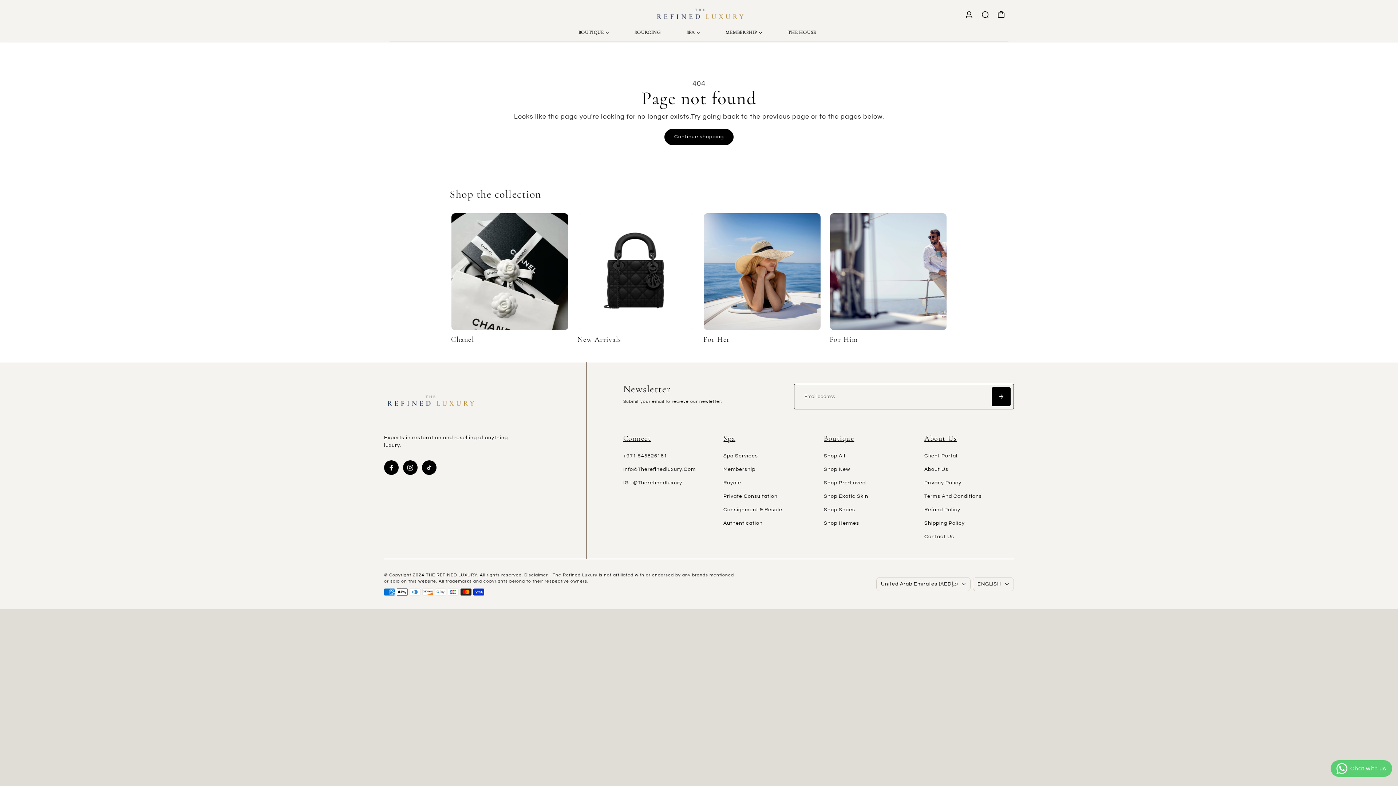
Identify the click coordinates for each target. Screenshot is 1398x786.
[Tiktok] (429, 467)
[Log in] (969, 14)
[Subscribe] (1001, 396)
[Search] (985, 14)
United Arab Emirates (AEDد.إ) (919, 584)
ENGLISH (989, 584)
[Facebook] (391, 467)
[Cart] (1001, 14)
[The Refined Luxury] (699, 14)
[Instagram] (410, 467)
